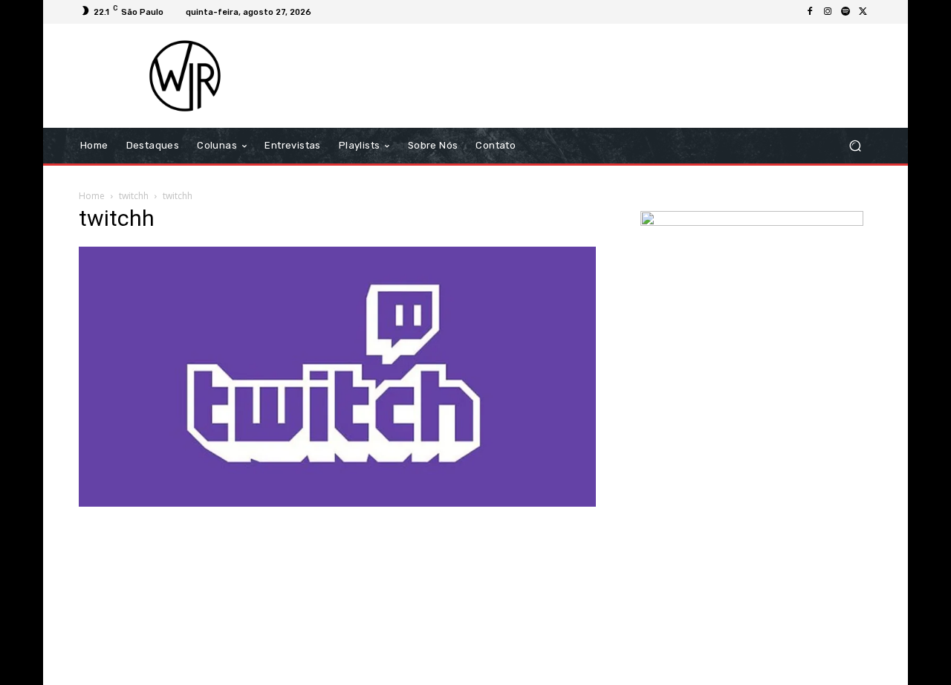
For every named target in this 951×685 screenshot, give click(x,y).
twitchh (134, 195)
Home (92, 195)
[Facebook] (810, 12)
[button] (854, 146)
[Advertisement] (599, 75)
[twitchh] (337, 502)
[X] (863, 12)
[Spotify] (845, 12)
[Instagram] (828, 12)
